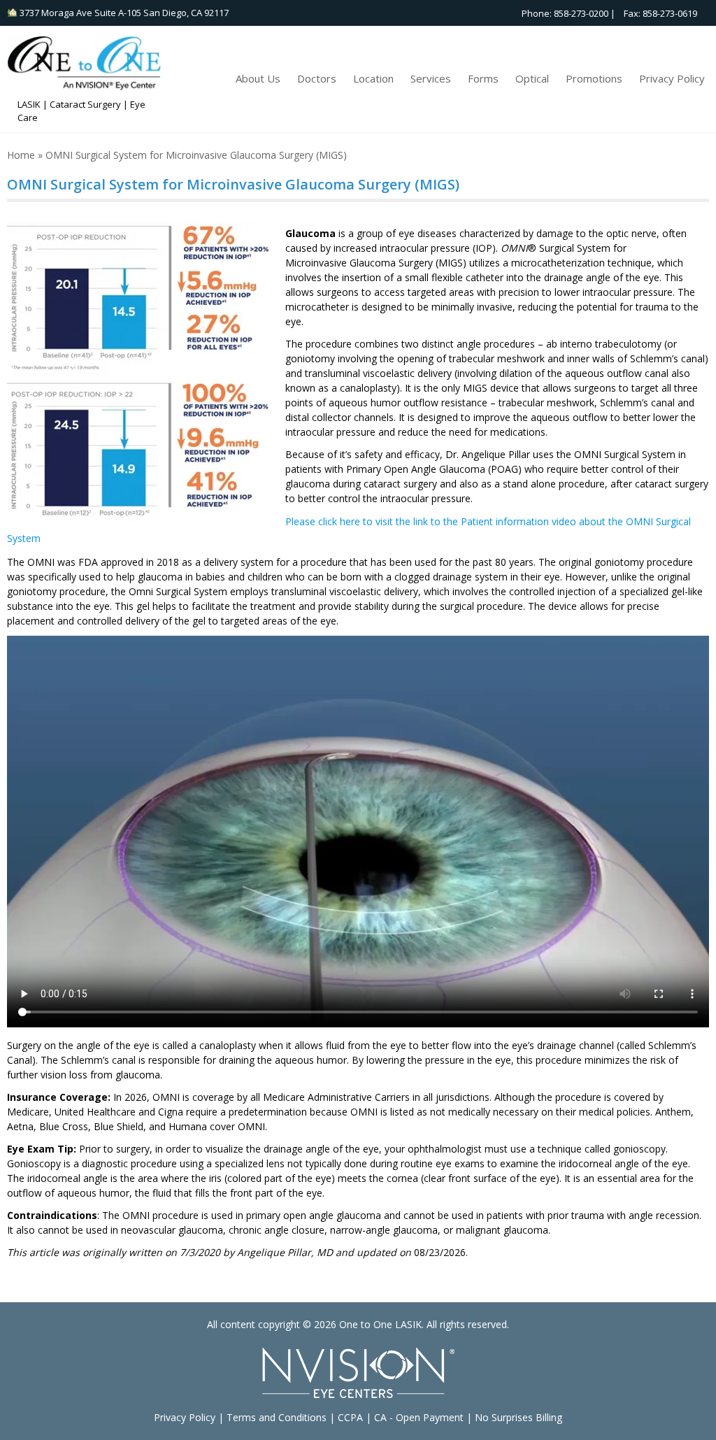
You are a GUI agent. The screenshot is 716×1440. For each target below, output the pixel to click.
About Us (258, 78)
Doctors (316, 78)
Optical (532, 78)
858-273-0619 (670, 13)
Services (430, 78)
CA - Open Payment (419, 1417)
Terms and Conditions (277, 1417)
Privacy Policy (672, 78)
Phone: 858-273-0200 (561, 13)
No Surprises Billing (518, 1417)
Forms (483, 78)
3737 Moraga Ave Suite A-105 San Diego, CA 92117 (123, 12)
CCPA (350, 1417)
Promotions (594, 78)
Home (21, 155)
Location (373, 78)
